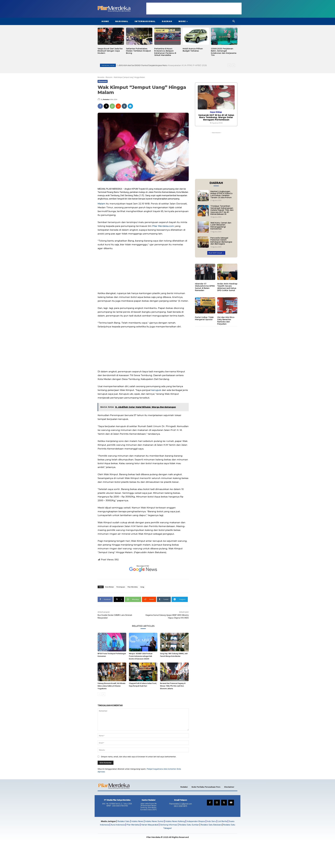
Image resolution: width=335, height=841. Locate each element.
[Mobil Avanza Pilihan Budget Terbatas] (196, 36)
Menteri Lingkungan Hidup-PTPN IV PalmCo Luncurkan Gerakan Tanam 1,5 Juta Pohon (221, 194)
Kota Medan (109, 587)
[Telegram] (130, 106)
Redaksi (106, 99)
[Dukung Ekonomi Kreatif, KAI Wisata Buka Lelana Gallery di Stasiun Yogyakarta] (112, 672)
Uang (142, 587)
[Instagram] (217, 802)
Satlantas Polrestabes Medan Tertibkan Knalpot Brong (138, 50)
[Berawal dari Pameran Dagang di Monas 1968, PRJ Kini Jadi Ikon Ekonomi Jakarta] (174, 672)
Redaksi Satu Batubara (211, 824)
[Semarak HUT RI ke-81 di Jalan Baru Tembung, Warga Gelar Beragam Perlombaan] (216, 97)
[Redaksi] (99, 99)
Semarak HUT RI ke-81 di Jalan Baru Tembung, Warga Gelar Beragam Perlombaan (216, 117)
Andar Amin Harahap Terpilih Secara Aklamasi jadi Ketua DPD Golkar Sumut (227, 287)
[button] (234, 21)
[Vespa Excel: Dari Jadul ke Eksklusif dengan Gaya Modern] (111, 36)
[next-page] (103, 694)
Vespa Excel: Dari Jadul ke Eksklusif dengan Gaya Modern (110, 50)
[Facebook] (100, 106)
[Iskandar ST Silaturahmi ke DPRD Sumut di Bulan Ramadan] (205, 272)
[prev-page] (99, 694)
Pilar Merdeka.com (163, 226)
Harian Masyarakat (149, 824)
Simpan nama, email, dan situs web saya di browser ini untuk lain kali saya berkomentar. (138, 756)
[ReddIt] (118, 106)
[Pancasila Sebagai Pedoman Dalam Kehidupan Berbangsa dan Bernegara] (203, 242)
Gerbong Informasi (168, 824)
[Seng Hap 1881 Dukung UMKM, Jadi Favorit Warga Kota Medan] (174, 642)
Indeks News (137, 821)
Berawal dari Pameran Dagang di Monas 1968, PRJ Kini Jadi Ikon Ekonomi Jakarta (172, 686)
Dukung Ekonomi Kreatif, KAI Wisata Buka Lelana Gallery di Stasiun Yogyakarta (111, 686)
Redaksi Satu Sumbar (189, 824)
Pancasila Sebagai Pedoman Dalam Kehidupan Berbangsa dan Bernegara (221, 241)
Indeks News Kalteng (175, 821)
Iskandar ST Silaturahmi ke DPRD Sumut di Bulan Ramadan (205, 287)
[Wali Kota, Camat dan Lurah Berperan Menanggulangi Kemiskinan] (203, 226)
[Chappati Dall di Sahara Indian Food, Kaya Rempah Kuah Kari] (143, 672)
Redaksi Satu (124, 821)
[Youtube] (231, 802)
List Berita (222, 821)
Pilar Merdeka (133, 587)
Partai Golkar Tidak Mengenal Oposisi (204, 318)
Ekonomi (109, 77)
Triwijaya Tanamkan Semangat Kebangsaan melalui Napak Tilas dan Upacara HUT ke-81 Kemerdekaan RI (222, 210)
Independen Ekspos (196, 821)
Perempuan (120, 587)
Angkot (128, 189)
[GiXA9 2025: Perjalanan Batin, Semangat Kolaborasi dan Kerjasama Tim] (224, 36)
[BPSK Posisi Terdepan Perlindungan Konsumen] (112, 642)
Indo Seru (211, 821)
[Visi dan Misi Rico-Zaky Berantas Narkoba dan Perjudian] (227, 305)
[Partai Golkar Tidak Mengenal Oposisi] (205, 305)
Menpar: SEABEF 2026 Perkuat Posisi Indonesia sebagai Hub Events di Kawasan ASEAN (140, 656)
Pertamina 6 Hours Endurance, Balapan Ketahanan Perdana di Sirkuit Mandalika (165, 51)
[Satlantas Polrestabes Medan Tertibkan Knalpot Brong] (139, 36)
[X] (106, 106)
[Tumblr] (124, 106)
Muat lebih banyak (215, 253)
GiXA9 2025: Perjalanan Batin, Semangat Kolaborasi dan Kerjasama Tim (223, 51)
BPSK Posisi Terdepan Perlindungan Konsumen (141, 65)
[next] (233, 65)
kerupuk (156, 390)
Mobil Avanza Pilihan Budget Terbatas (193, 49)
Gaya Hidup (216, 112)
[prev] (229, 65)
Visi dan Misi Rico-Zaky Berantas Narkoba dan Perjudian (226, 320)
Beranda (101, 77)
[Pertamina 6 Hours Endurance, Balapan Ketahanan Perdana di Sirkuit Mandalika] (167, 36)
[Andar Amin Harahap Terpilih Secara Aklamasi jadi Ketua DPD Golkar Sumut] (227, 272)
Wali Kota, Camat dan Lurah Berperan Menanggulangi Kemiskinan (220, 226)
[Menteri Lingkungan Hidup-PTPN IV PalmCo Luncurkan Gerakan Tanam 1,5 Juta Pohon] (203, 195)
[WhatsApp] (112, 106)
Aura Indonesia (118, 824)
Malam (101, 203)
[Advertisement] (194, 8)
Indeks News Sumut (154, 821)
